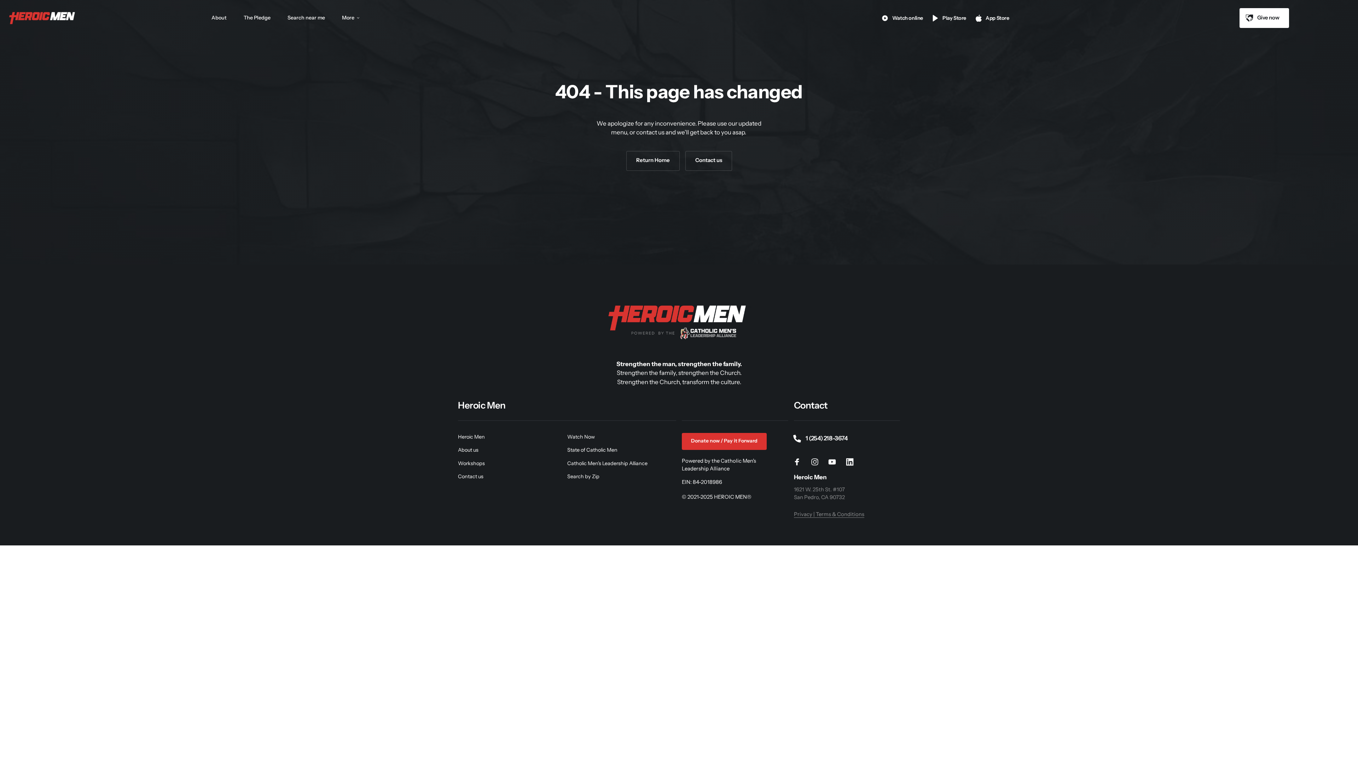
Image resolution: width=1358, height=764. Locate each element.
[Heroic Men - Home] (42, 18)
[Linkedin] (852, 462)
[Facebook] (800, 462)
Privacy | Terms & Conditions (829, 514)
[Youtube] (835, 462)
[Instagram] (817, 462)
